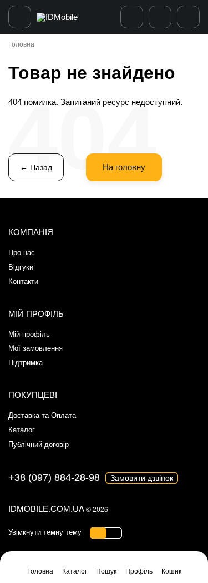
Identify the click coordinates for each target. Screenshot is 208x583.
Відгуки (20, 267)
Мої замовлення (35, 348)
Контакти (23, 281)
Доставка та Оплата (42, 415)
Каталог (21, 430)
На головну (124, 167)
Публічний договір (38, 444)
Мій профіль (29, 334)
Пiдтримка (25, 362)
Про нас (21, 252)
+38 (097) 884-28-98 (54, 477)
